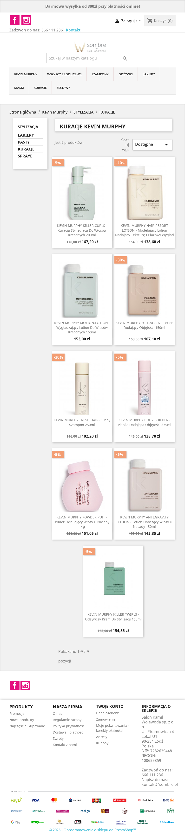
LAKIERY (149, 74)
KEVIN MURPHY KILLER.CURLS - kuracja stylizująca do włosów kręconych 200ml (82, 230)
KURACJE (40, 87)
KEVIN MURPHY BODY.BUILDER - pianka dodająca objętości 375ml (144, 422)
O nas (57, 713)
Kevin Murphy (25, 74)
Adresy (101, 736)
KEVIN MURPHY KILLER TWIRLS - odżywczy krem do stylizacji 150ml (113, 616)
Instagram (25, 685)
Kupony (102, 743)
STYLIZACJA (28, 126)
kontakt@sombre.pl (160, 784)
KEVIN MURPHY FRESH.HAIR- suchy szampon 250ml (82, 422)
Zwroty (58, 738)
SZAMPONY (100, 74)
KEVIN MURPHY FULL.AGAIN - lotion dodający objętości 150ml (144, 325)
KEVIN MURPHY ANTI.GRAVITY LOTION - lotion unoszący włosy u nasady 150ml (144, 522)
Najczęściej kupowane (27, 726)
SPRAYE (25, 156)
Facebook (15, 685)
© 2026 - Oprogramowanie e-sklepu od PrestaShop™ (92, 829)
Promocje (16, 713)
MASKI (19, 87)
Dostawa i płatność (68, 732)
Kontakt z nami (65, 744)
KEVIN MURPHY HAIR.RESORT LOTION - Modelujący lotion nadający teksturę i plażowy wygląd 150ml (144, 232)
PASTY (24, 142)
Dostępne (152, 145)
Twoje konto (110, 706)
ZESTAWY (63, 87)
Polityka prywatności (69, 726)
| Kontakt (71, 30)
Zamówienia (106, 719)
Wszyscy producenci (64, 74)
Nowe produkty (21, 719)
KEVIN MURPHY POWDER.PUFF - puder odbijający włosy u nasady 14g (82, 522)
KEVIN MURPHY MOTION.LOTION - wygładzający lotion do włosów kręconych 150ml (82, 327)
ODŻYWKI (126, 74)
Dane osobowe (108, 713)
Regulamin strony (67, 719)
